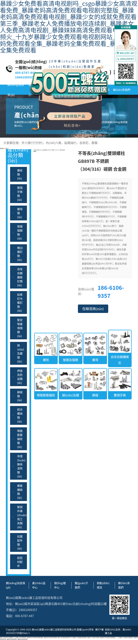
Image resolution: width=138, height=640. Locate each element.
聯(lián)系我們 (121, 90)
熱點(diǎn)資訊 (103, 585)
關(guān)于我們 (81, 585)
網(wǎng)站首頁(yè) (15, 90)
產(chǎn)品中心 (38, 585)
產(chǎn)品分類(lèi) (18, 156)
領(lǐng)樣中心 (60, 585)
